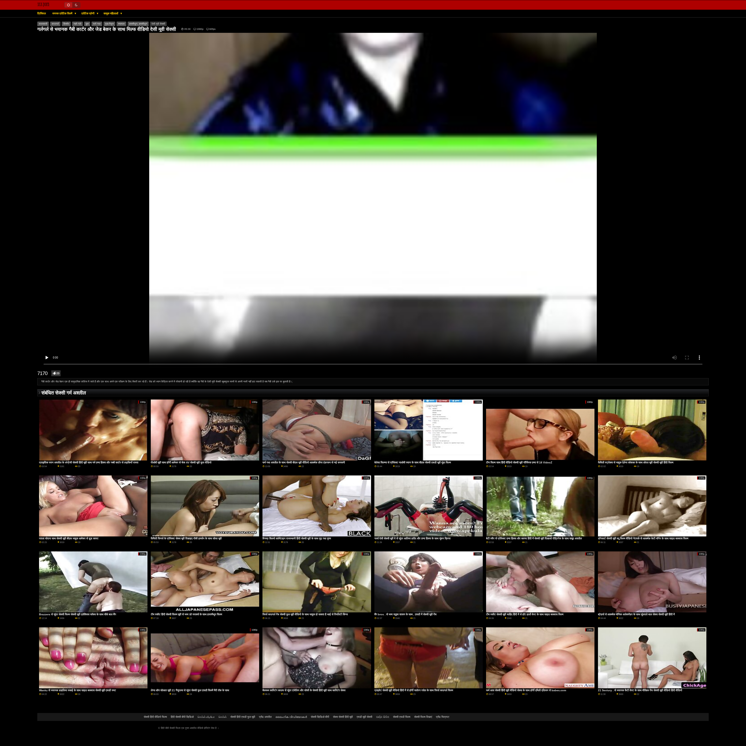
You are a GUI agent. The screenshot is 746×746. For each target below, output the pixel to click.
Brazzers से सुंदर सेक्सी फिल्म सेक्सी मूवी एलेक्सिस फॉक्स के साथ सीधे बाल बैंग (77, 614)
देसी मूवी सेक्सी (158, 24)
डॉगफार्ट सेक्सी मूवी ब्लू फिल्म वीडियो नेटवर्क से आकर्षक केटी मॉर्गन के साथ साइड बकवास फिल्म (643, 538)
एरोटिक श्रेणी (88, 13)
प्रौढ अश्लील (265, 716)
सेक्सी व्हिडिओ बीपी (320, 716)
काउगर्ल (55, 24)
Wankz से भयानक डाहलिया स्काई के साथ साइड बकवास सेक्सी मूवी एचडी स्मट (77, 690)
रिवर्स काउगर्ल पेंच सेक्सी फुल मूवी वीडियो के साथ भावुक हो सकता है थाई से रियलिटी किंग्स (305, 614)
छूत (87, 24)
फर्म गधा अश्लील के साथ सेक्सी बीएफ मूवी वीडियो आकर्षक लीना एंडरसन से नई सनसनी (303, 462)
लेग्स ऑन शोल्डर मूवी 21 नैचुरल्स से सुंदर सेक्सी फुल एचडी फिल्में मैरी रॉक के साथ (190, 690)
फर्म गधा (97, 24)
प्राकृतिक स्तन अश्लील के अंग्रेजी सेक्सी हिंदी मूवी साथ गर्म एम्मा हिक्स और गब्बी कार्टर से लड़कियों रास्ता (88, 462)
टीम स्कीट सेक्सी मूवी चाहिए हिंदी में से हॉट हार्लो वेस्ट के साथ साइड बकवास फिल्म (524, 614)
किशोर (66, 24)
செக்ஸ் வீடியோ (206, 716)
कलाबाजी (43, 24)
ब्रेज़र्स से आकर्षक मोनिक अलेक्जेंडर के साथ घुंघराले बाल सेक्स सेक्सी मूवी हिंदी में (636, 614)
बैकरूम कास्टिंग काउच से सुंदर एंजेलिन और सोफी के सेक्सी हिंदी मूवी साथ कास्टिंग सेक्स (303, 690)
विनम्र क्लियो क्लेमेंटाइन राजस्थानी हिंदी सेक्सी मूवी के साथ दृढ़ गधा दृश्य (296, 538)
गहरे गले (77, 24)
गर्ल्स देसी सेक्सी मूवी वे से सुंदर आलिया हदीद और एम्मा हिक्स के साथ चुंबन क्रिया (412, 538)
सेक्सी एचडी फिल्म (401, 716)
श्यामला (121, 24)
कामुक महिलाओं (111, 13)
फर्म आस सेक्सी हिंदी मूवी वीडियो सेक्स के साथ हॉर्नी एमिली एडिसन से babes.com (526, 690)
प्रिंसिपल (41, 13)
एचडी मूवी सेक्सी (364, 716)
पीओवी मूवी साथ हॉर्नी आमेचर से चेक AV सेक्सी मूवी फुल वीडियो (181, 462)
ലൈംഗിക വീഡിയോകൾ (291, 716)
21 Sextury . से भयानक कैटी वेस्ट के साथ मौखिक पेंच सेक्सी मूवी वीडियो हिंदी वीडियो (640, 690)
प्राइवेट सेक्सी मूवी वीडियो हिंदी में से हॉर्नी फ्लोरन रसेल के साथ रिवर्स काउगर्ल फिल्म (413, 690)
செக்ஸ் (223, 716)
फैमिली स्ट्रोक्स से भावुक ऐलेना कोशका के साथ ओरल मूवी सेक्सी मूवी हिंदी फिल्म (635, 462)
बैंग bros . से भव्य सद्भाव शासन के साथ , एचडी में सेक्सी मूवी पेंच (405, 614)
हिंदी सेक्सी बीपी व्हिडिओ (182, 716)
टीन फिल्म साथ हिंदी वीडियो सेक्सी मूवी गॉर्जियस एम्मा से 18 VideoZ (519, 462)
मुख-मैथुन (109, 24)
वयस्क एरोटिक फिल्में (62, 13)
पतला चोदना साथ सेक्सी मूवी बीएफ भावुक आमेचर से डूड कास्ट (68, 538)
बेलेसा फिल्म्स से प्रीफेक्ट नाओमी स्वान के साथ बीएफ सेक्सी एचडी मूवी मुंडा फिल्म (412, 462)
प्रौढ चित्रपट (442, 716)
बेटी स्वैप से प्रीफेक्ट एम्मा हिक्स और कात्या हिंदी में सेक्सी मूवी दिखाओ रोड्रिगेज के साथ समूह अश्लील (534, 538)
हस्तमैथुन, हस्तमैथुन (138, 24)
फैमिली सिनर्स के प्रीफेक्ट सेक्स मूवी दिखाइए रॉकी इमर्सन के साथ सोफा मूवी (186, 538)
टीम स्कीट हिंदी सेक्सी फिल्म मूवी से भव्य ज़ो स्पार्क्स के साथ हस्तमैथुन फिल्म (186, 614)
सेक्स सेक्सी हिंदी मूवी (343, 716)
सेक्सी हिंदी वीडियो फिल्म (155, 716)
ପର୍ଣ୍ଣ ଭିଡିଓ (382, 716)
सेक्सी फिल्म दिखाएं (423, 716)
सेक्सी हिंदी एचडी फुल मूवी (242, 716)
